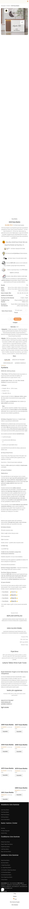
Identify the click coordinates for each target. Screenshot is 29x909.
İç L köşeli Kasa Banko (6, 867)
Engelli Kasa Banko (5, 846)
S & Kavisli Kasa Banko (6, 874)
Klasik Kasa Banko (5, 814)
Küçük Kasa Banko (5, 860)
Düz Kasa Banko (4, 862)
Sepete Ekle (17, 319)
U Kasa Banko (4, 879)
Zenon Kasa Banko (5, 819)
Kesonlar (3, 828)
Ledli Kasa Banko (5, 849)
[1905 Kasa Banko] (21, 781)
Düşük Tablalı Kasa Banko (7, 844)
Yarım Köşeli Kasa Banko (6, 877)
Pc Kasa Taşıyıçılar (5, 830)
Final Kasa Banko (5, 812)
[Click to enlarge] (2, 889)
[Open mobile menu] (1, 1)
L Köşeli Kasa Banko (5, 865)
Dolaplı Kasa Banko (5, 841)
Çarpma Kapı (4, 833)
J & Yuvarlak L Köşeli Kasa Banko (8, 870)
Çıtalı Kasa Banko (5, 809)
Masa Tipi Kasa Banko (6, 851)
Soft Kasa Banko (4, 817)
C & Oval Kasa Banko (6, 872)
